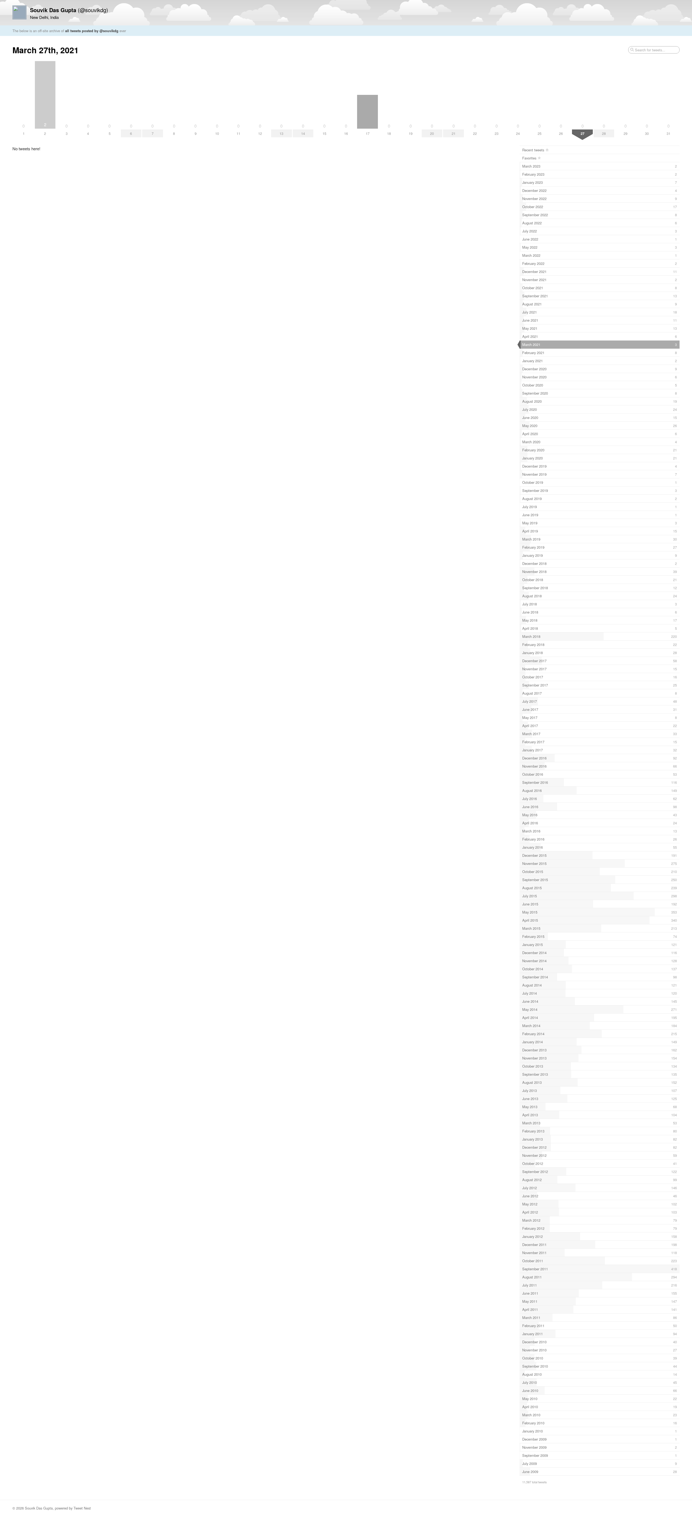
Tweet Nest (82, 1508)
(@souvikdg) (69, 10)
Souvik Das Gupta (39, 1508)
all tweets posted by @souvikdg (91, 30)
